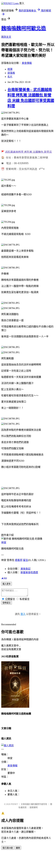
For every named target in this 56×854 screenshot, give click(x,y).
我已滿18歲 (7, 848)
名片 (9, 76)
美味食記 (25, 568)
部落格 (11, 73)
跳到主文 (6, 37)
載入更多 (6, 584)
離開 (18, 848)
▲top (4, 578)
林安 (3, 542)
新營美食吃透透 (29, 572)
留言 (25, 560)
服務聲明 (34, 807)
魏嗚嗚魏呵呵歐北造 (23, 28)
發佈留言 (6, 603)
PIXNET (14, 804)
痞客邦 (18, 560)
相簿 (9, 69)
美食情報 (27, 63)
